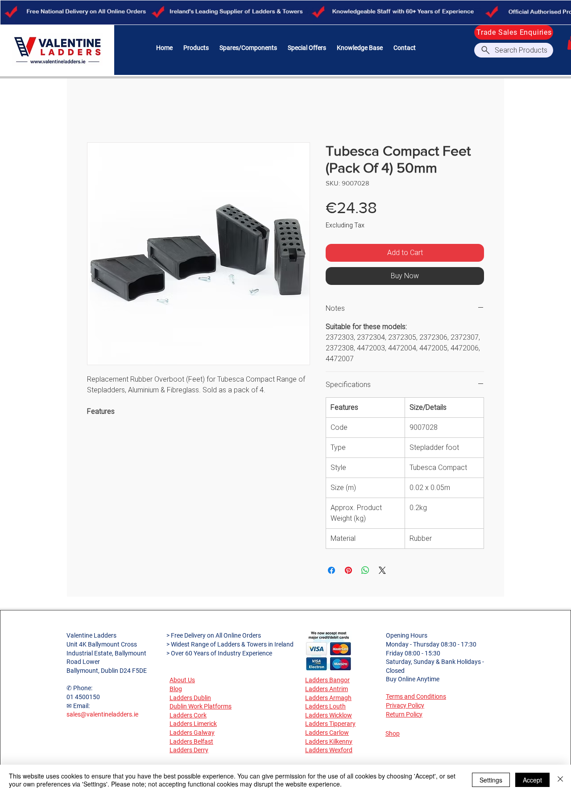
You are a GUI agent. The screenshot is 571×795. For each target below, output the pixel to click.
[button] (196, 48)
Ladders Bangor (327, 680)
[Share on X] (382, 570)
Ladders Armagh (328, 697)
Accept (532, 779)
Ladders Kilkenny (328, 741)
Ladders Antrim (326, 688)
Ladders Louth (325, 706)
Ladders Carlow (327, 732)
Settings (491, 779)
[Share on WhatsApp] (365, 570)
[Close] (560, 780)
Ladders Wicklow (328, 715)
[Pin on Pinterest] (348, 570)
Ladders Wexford (328, 750)
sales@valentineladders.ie (102, 714)
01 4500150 (83, 696)
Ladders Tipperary (330, 723)
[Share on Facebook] (331, 570)
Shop (392, 733)
